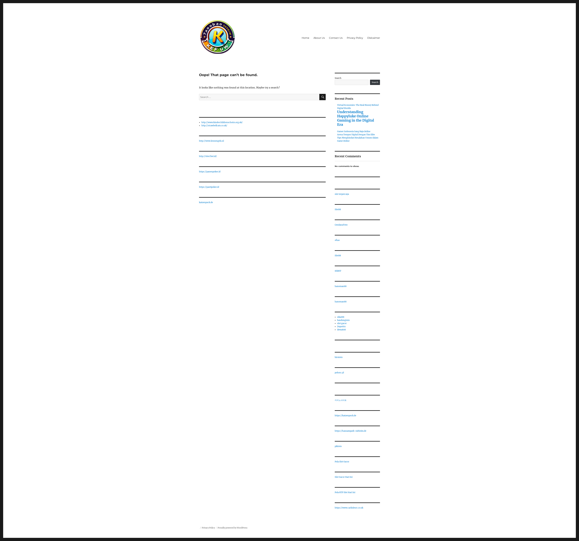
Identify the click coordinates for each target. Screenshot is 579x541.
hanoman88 (340, 286)
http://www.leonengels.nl (211, 141)
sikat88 (340, 317)
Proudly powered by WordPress (232, 528)
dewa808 (341, 329)
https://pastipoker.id (209, 187)
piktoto (338, 446)
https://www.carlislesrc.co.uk (349, 508)
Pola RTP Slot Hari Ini (345, 492)
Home (305, 37)
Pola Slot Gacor (342, 461)
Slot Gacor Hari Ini (344, 477)
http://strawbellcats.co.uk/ (214, 125)
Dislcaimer (373, 37)
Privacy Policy (355, 37)
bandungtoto (343, 320)
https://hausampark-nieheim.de (350, 431)
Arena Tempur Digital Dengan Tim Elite (356, 134)
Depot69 (341, 326)
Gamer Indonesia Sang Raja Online (353, 131)
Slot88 (338, 209)
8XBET (338, 271)
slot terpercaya (342, 194)
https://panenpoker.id (209, 171)
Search (338, 78)
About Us (319, 37)
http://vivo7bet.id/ (208, 156)
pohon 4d (339, 372)
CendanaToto (341, 225)
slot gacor (342, 323)
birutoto (339, 357)
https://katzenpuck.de (345, 415)
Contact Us (336, 37)
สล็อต (337, 240)
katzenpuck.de (206, 202)
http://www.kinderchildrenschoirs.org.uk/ (222, 122)
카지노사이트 (340, 400)
